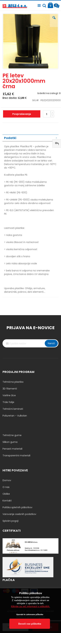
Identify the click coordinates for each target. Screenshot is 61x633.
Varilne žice (9, 395)
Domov (7, 480)
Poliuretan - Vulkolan (15, 415)
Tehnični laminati (13, 409)
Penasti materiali (12, 448)
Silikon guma (10, 442)
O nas (6, 487)
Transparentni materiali (16, 455)
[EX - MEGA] (15, 6)
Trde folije (8, 402)
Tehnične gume (12, 435)
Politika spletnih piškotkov (17, 507)
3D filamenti (10, 388)
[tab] (30, 138)
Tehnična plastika (13, 382)
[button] (54, 20)
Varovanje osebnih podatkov (19, 514)
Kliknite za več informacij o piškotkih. (30, 606)
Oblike (6, 494)
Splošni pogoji (10, 521)
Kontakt (7, 500)
